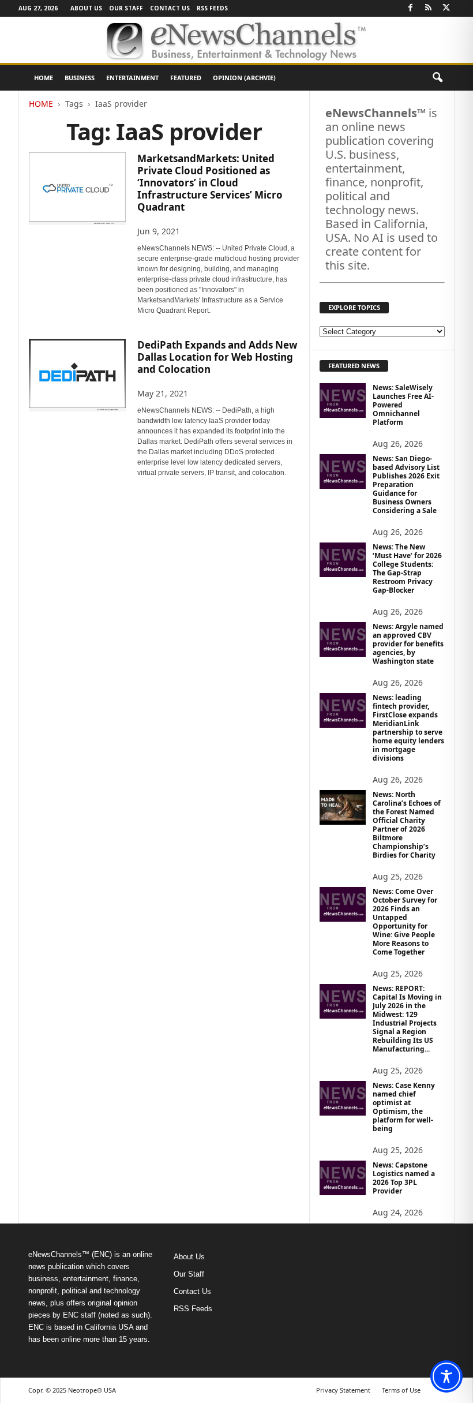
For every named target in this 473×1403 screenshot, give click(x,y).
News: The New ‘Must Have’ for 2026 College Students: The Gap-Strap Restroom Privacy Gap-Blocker (407, 568)
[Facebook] (410, 8)
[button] (437, 78)
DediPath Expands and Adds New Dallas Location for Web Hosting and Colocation (217, 357)
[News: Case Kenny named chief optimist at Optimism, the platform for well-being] (343, 1098)
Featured (185, 77)
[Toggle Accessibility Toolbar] (446, 1376)
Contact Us (170, 8)
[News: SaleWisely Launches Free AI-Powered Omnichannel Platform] (343, 400)
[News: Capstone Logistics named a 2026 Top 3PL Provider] (343, 1178)
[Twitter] (446, 8)
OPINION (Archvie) (244, 77)
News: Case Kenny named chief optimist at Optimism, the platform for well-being (404, 1106)
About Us (86, 8)
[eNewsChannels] (236, 40)
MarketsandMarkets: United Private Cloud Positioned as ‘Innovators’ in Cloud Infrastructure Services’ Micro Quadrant (210, 183)
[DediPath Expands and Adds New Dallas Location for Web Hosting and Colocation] (77, 375)
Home (43, 77)
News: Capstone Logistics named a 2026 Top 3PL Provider (404, 1178)
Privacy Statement (343, 1390)
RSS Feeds (212, 8)
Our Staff (126, 8)
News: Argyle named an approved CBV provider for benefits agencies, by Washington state (408, 644)
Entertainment (132, 77)
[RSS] (428, 8)
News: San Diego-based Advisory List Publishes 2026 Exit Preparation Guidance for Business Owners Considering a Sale (406, 484)
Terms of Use (401, 1390)
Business (80, 77)
